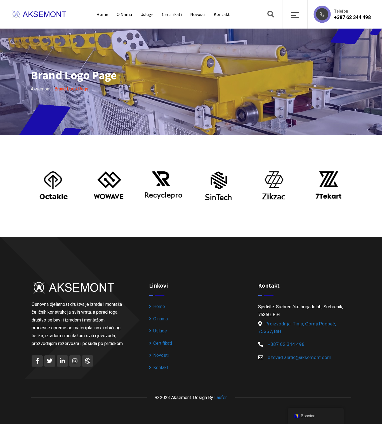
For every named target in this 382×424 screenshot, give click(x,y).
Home (102, 14)
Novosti (197, 14)
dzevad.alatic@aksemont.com (299, 357)
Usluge (147, 14)
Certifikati (172, 14)
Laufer (220, 397)
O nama (124, 14)
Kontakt (222, 14)
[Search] (270, 14)
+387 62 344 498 (352, 17)
